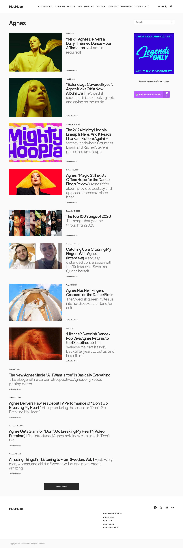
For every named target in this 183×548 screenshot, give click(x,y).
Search (171, 22)
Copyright (108, 524)
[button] (162, 6)
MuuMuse (16, 6)
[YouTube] (172, 507)
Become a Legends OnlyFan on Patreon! (154, 81)
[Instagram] (167, 507)
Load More (61, 486)
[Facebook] (155, 507)
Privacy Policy (110, 528)
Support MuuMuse (112, 514)
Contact (107, 521)
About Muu (108, 517)
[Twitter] (161, 507)
